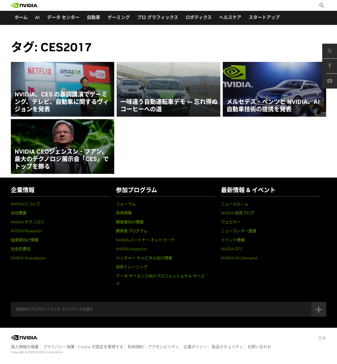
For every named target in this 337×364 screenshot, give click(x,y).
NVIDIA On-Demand (239, 257)
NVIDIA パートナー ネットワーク (145, 239)
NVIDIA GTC (232, 248)
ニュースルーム (234, 203)
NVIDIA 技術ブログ (238, 212)
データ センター (63, 17)
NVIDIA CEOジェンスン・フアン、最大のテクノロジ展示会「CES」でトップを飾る (62, 159)
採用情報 (124, 212)
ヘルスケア (230, 17)
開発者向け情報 (130, 221)
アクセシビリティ (163, 346)
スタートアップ (264, 17)
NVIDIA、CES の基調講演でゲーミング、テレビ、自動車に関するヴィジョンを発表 (62, 102)
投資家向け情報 (24, 239)
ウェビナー (231, 221)
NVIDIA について (25, 203)
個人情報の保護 (24, 346)
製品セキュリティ (227, 346)
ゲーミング (119, 17)
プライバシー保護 (59, 346)
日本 (322, 338)
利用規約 (136, 346)
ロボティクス (199, 17)
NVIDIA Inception (131, 248)
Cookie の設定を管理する (100, 346)
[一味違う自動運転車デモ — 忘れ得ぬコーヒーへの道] (168, 89)
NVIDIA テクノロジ (27, 221)
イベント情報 (233, 239)
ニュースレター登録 (238, 230)
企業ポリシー (195, 346)
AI (37, 17)
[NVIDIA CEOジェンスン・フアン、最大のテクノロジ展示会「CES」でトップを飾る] (62, 146)
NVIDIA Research (26, 230)
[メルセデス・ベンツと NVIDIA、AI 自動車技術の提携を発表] (274, 89)
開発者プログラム (132, 230)
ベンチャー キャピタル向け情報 (144, 257)
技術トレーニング (132, 266)
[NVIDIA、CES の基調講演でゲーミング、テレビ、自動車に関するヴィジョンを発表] (62, 89)
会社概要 (19, 212)
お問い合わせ (259, 346)
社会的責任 (21, 248)
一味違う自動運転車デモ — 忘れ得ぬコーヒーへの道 (169, 105)
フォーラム (126, 203)
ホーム (21, 17)
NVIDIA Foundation (28, 257)
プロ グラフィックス (157, 17)
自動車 (93, 17)
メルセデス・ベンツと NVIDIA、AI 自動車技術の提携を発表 (272, 105)
